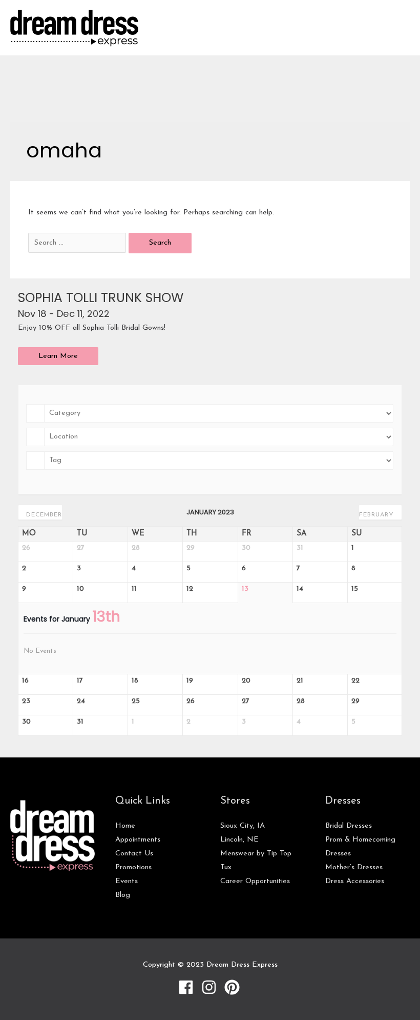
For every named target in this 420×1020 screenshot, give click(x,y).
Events (126, 881)
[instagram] (211, 987)
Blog (122, 895)
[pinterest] (233, 987)
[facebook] (188, 987)
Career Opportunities (255, 881)
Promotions (133, 867)
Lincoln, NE (239, 840)
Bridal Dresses (348, 826)
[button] (58, 356)
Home (125, 826)
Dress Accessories (354, 881)
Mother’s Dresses (354, 867)
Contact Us (134, 853)
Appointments (137, 840)
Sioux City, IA (242, 826)
